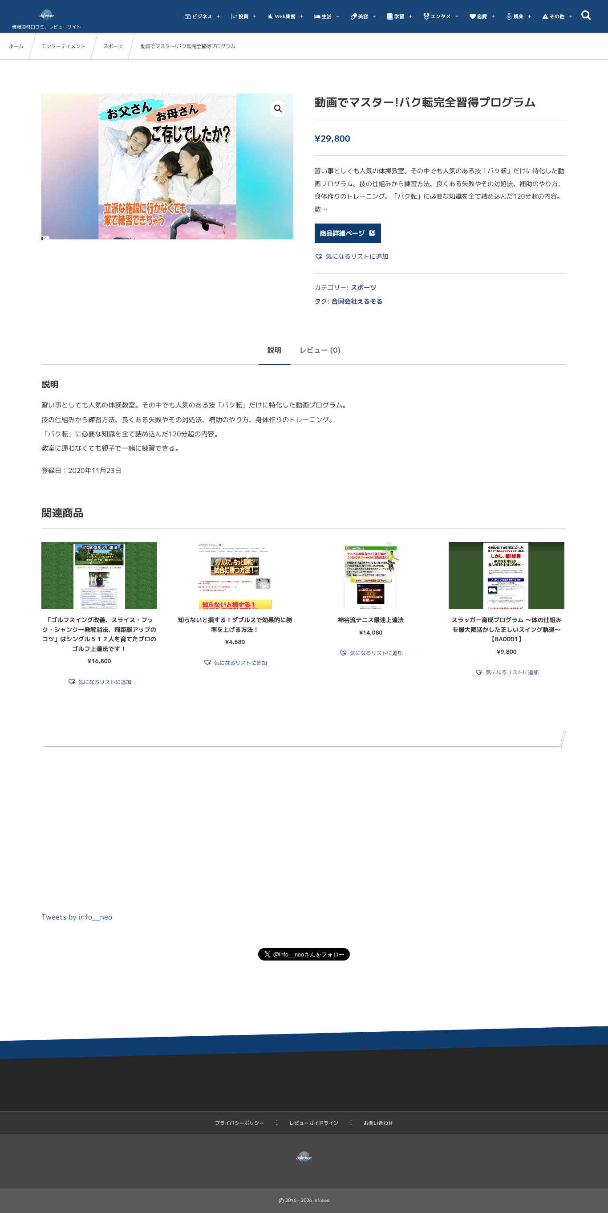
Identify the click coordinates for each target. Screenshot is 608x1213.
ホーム (16, 46)
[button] (278, 109)
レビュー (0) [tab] (320, 350)
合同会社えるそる (357, 301)
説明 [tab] (275, 350)
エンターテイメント (63, 46)
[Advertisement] (304, 824)
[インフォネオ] (47, 15)
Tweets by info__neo (76, 917)
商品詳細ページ (342, 233)
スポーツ (113, 46)
